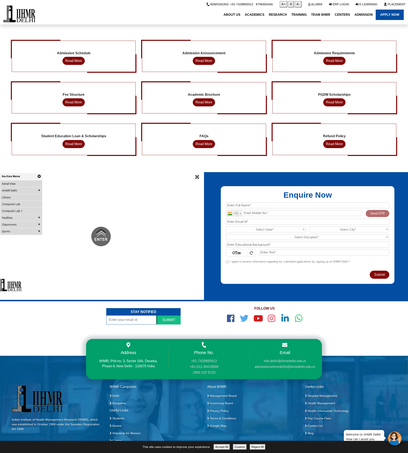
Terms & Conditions (222, 418)
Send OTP (377, 213)
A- (298, 4)
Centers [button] (342, 14)
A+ (283, 4)
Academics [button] (254, 14)
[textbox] (266, 230)
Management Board (223, 395)
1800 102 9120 (204, 372)
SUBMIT (168, 320)
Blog (310, 433)
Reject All (257, 447)
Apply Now (389, 14)
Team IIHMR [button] (320, 14)
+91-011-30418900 (204, 367)
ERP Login (340, 4)
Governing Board (221, 403)
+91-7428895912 (204, 361)
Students (118, 418)
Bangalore (119, 403)
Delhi (115, 395)
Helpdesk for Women (126, 433)
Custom (240, 447)
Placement (396, 4)
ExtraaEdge (356, 439)
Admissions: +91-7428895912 (231, 4)
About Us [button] (232, 14)
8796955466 (264, 4)
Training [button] (299, 14)
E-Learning (367, 4)
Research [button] (278, 14)
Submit (379, 274)
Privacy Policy (218, 411)
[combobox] (234, 213)
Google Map (218, 425)
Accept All (221, 447)
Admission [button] (363, 14)
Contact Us (315, 425)
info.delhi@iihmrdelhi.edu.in (285, 361)
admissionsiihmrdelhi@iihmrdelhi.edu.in (285, 367)
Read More (73, 61)
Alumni (316, 4)
